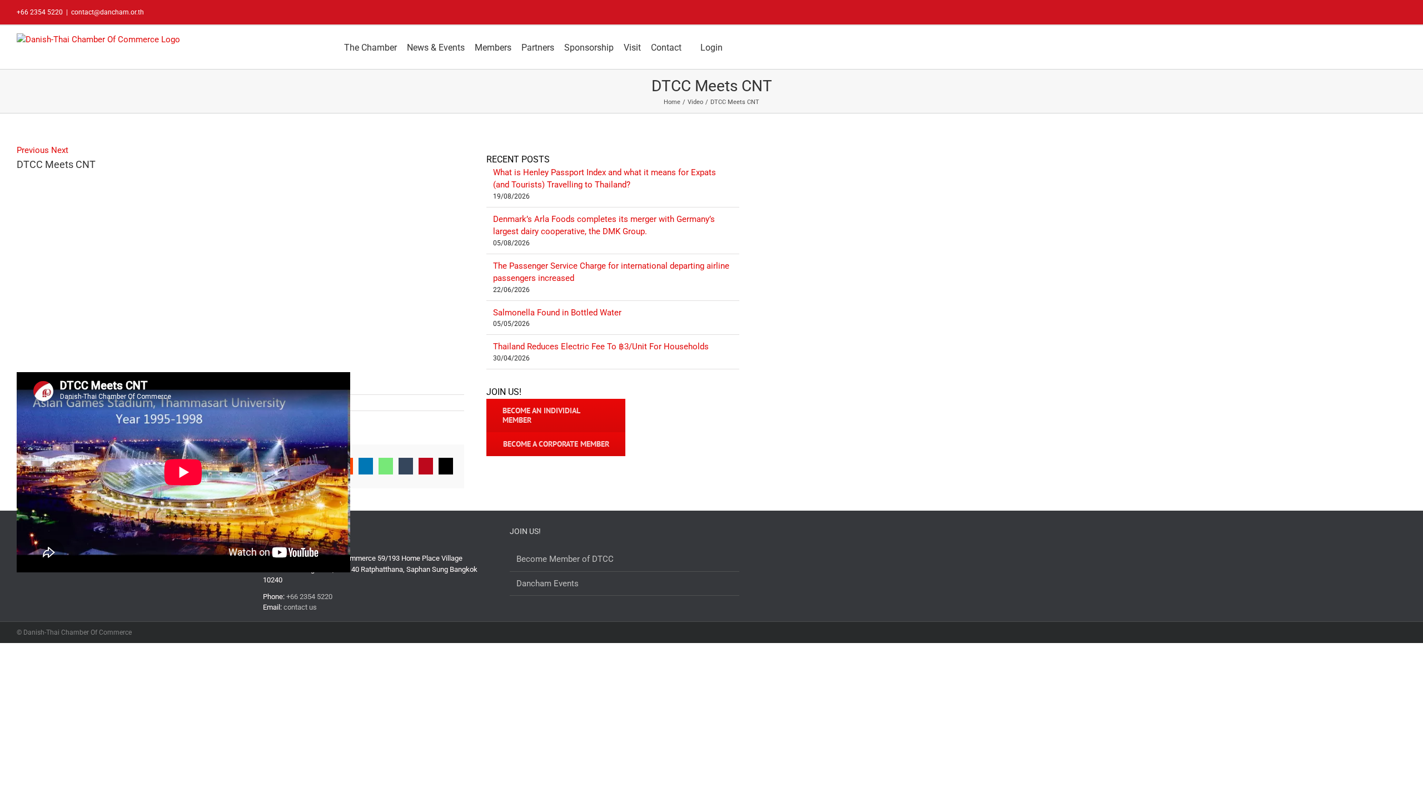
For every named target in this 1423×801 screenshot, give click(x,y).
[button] (736, 47)
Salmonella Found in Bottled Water (557, 313)
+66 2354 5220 (309, 596)
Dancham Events (547, 583)
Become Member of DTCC (565, 559)
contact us (300, 607)
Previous (33, 150)
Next (59, 150)
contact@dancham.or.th (107, 12)
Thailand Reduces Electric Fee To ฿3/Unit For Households (601, 347)
